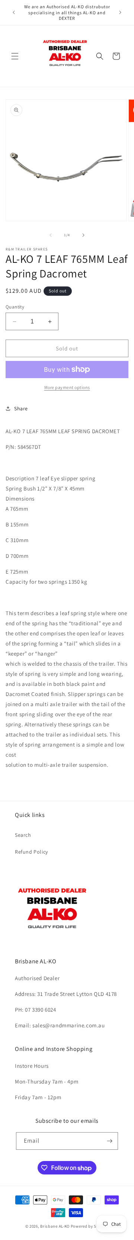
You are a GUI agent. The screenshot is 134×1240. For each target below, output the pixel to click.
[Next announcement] (120, 12)
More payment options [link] (67, 387)
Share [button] (21, 408)
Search (23, 835)
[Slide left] (50, 235)
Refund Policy (31, 851)
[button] (15, 56)
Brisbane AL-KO (55, 1226)
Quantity (15, 307)
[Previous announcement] (14, 12)
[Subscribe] (109, 1141)
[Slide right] (83, 235)
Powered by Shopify (90, 1226)
